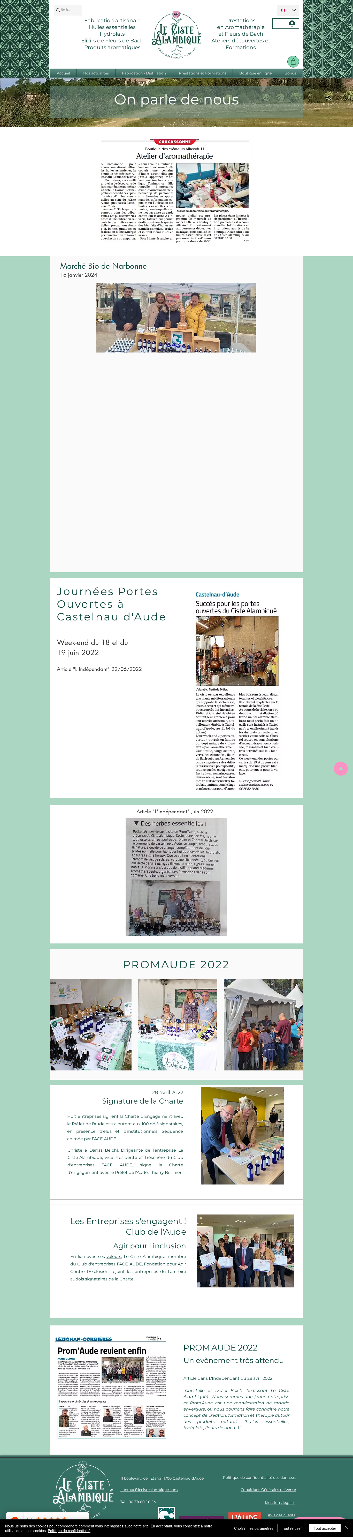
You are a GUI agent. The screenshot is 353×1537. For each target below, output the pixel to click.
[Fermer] (347, 1528)
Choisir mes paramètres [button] (253, 1528)
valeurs (113, 1256)
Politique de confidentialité (69, 1530)
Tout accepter (325, 1528)
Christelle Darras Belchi (92, 1150)
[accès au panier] (293, 62)
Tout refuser (292, 1528)
